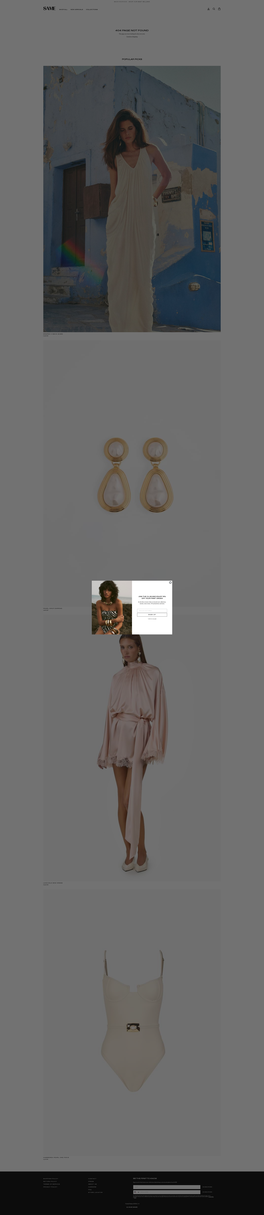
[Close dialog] (170, 583)
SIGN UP (152, 614)
